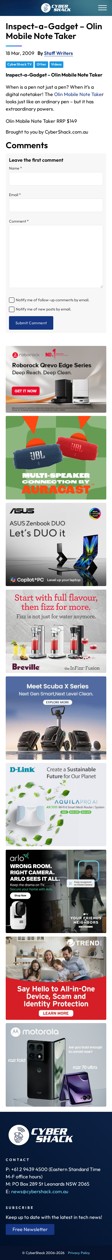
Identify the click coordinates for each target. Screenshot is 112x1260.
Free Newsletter (30, 1229)
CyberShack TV (19, 64)
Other (41, 64)
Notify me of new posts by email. (43, 309)
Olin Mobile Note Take (78, 94)
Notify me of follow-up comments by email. (52, 299)
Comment (19, 221)
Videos (56, 64)
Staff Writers (58, 53)
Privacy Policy (79, 1253)
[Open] (102, 8)
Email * (15, 195)
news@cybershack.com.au (39, 1191)
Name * (15, 168)
